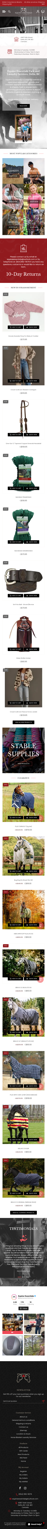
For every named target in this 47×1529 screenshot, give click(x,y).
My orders (23, 1475)
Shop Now (13, 176)
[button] (35, 1524)
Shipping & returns (23, 1423)
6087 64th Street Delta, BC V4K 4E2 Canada (27, 39)
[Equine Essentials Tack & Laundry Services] (23, 16)
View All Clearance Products (23, 1213)
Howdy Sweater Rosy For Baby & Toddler (23, 336)
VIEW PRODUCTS (23, 764)
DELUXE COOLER (23, 1148)
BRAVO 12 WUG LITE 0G (23, 987)
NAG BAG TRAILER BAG (23, 497)
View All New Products (23, 722)
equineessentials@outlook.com (21, 259)
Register (23, 1471)
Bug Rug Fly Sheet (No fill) (23, 880)
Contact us (23, 1427)
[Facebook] (20, 1488)
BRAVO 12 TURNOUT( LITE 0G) (23, 1041)
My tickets (23, 1478)
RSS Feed (23, 1458)
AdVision (23, 1524)
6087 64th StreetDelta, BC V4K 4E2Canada (25, 1505)
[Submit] (43, 1401)
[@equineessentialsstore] (14, 1297)
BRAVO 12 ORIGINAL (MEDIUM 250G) (23, 1202)
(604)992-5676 (23, 261)
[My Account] (38, 11)
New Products (23, 1454)
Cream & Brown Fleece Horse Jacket (23, 712)
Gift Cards (23, 1451)
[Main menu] (4, 11)
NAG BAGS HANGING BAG (23, 551)
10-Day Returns (23, 274)
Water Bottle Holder (23, 658)
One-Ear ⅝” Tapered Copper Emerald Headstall (23, 443)
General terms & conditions (23, 1420)
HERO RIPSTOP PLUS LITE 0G (23, 934)
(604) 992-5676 (25, 1494)
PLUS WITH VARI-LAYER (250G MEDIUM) (23, 1095)
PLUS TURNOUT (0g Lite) (23, 826)
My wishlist (23, 1481)
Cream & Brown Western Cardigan (23, 390)
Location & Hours (23, 1434)
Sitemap (23, 1430)
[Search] (9, 11)
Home (23, 1461)
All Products (23, 1447)
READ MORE (23, 106)
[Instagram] (25, 1488)
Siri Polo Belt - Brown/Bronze (23, 604)
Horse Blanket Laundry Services (23, 1437)
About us (23, 1417)
